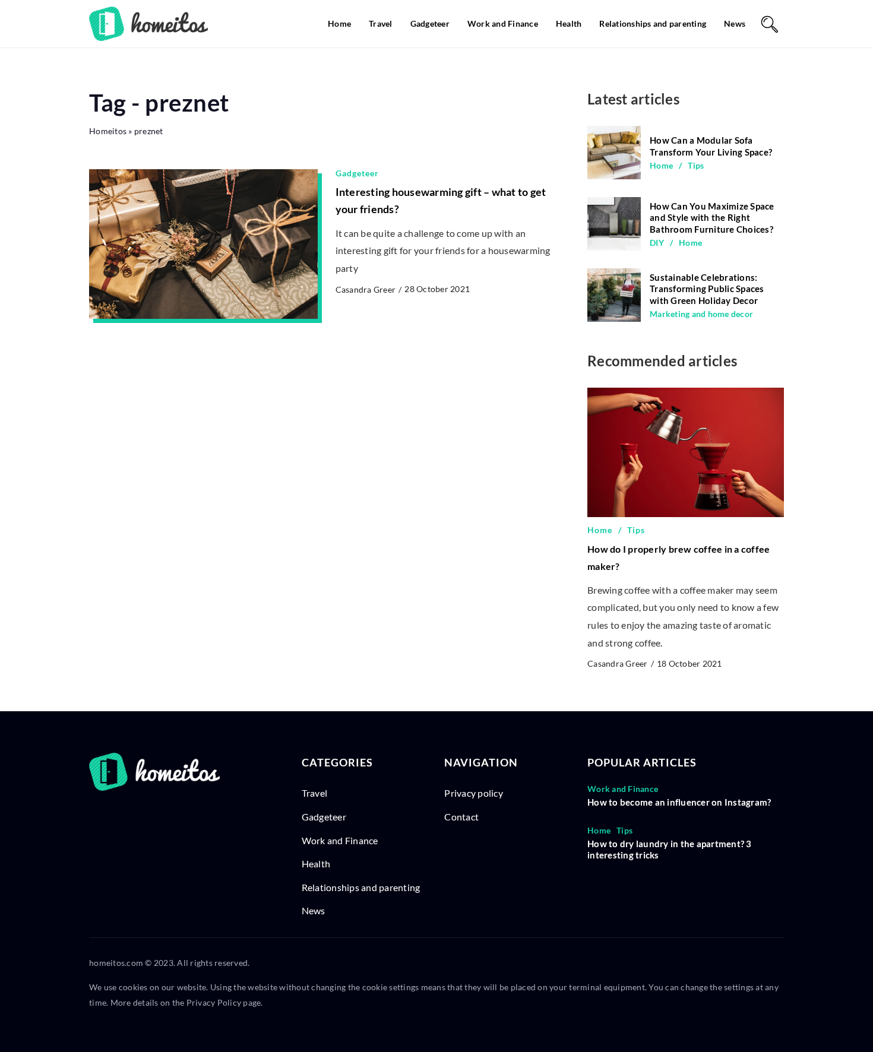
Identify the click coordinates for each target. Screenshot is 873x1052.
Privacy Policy (214, 1002)
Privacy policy (473, 792)
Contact (461, 816)
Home (339, 23)
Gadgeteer (430, 23)
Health (569, 23)
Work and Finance (502, 23)
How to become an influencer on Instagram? (679, 802)
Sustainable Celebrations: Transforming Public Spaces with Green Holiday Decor (707, 289)
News (734, 23)
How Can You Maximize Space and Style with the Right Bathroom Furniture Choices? (712, 218)
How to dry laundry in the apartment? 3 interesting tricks (669, 849)
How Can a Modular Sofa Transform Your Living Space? (711, 146)
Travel (381, 23)
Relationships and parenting (652, 23)
